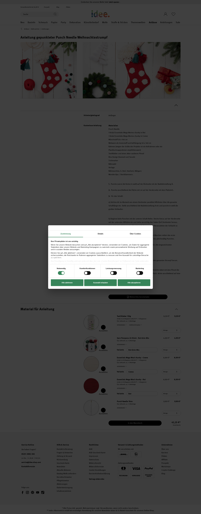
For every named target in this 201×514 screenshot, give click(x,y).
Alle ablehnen (67, 283)
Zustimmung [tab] (65, 234)
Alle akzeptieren (134, 283)
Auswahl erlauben (100, 283)
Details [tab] (100, 234)
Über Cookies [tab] (135, 234)
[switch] (87, 273)
